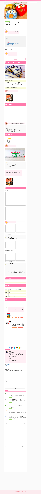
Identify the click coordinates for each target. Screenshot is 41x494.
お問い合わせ (25, 491)
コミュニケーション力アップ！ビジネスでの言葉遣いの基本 (16, 416)
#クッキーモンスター (12, 43)
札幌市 (6, 365)
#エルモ (9, 43)
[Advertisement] (19, 97)
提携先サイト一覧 (16, 491)
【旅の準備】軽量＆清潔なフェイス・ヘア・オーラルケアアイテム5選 (17, 410)
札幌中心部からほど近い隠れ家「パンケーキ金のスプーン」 (16, 399)
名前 (5, 378)
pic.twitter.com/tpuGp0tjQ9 (9, 44)
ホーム (5, 0)
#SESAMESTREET (17, 43)
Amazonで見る (14, 317)
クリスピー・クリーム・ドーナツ (12, 296)
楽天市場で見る (20, 317)
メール (6, 381)
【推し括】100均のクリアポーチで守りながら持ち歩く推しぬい (16, 405)
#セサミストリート (11, 42)
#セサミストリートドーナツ (16, 42)
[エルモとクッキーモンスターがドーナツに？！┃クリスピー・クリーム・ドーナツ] (14, 348)
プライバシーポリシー (21, 491)
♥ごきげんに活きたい (8, 364)
